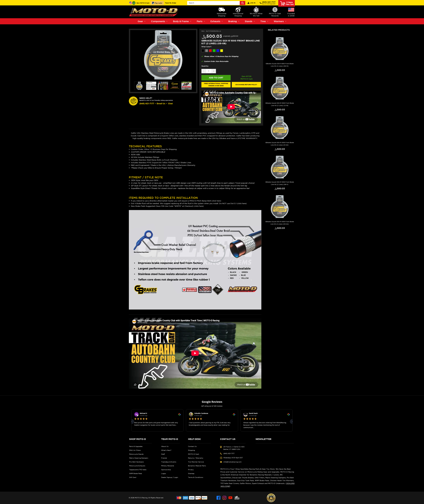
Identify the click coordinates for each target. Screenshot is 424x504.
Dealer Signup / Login (169, 477)
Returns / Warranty (195, 458)
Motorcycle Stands (136, 454)
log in (252, 3)
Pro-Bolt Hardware (136, 462)
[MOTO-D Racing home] (154, 12)
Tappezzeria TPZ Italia (137, 470)
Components (158, 21)
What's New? (166, 450)
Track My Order (170, 3)
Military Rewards (167, 466)
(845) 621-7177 (268, 3)
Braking (232, 21)
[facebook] (218, 498)
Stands (248, 21)
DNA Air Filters (135, 450)
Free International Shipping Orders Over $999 (216, 85)
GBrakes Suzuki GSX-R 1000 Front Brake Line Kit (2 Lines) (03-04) (279, 223)
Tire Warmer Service (196, 462)
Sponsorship (166, 470)
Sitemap (191, 473)
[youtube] (230, 498)
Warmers (279, 21)
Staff (163, 454)
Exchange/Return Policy (246, 84)
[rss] (237, 498)
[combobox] (216, 3)
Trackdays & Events (168, 462)
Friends (164, 458)
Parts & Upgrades (136, 446)
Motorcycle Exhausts (137, 466)
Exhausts (215, 21)
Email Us (161, 103)
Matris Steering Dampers (138, 458)
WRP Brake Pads (135, 473)
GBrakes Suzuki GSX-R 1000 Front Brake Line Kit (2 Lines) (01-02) (279, 144)
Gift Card (132, 477)
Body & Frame (181, 21)
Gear (140, 21)
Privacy (191, 470)
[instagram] (224, 498)
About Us (164, 446)
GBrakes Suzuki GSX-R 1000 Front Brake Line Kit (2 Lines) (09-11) (279, 183)
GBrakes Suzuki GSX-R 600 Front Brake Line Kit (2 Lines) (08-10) (280, 65)
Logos (163, 473)
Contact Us (192, 446)
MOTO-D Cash (193, 454)
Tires (263, 21)
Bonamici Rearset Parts (197, 466)
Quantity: (205, 66)
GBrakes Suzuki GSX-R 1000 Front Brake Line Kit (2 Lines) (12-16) (279, 104)
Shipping (191, 450)
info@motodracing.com (232, 462)
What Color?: (206, 47)
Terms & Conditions (195, 477)
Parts (199, 21)
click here (216, 201)
